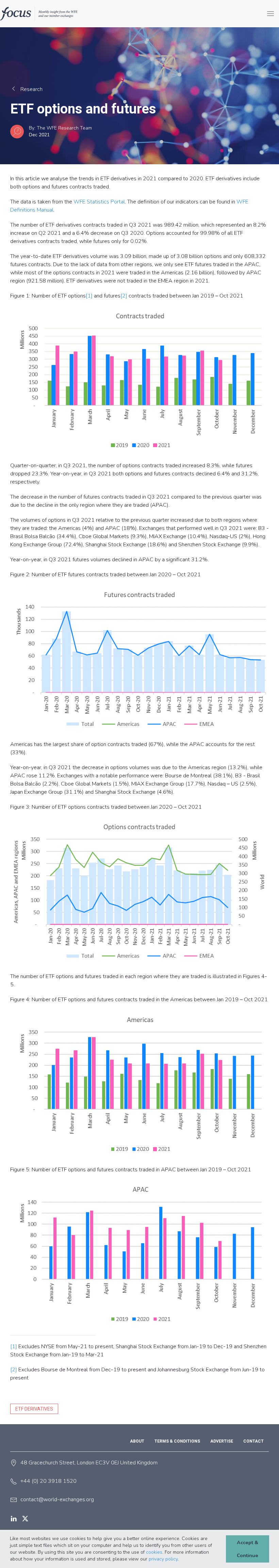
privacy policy (163, 1559)
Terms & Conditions (177, 1441)
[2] (123, 296)
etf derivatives (34, 1409)
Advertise (221, 1441)
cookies (154, 1552)
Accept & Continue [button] (247, 1549)
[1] (89, 296)
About (137, 1441)
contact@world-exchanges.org (57, 1499)
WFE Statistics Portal (99, 201)
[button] (181, 1559)
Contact (253, 1441)
